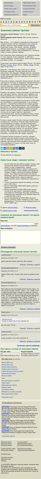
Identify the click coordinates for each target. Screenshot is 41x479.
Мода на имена (7, 375)
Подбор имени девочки (9, 367)
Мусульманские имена (29, 5)
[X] (20, 148)
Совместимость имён (10, 210)
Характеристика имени (9, 385)
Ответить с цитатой (33, 264)
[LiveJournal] (23, 148)
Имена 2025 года (7, 362)
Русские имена (22, 442)
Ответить (23, 264)
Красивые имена (6, 445)
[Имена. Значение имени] (1, 8)
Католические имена (29, 8)
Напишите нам (6, 459)
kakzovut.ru (5, 473)
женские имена (13, 207)
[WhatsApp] (11, 148)
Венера (32, 45)
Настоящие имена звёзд (10, 394)
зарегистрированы (23, 225)
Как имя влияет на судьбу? (11, 380)
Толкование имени (8, 389)
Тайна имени (6, 383)
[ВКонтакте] (5, 148)
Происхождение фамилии (25, 450)
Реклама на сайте (7, 457)
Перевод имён (6, 387)
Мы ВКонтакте (6, 454)
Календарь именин (9, 11)
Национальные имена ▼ (11, 14)
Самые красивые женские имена (12, 371)
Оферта (3, 460)
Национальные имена (31, 210)
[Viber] (14, 148)
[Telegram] (2, 148)
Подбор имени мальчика (10, 369)
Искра (31, 65)
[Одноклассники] (8, 148)
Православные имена (29, 2)
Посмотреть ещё (7, 397)
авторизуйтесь (5, 225)
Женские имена (8, 5)
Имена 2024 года (7, 364)
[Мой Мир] (17, 148)
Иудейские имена (28, 11)
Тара (2, 66)
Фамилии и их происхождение (12, 391)
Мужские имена (8, 2)
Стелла (9, 65)
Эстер (15, 65)
